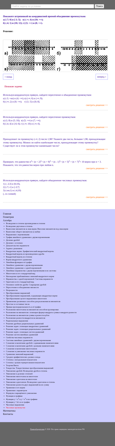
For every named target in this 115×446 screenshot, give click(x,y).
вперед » (101, 76)
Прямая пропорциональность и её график (23, 307)
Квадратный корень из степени (19, 257)
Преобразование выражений (18, 293)
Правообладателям (37, 429)
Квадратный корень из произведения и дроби (25, 254)
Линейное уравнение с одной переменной (23, 268)
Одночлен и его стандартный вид (20, 282)
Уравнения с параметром (16, 390)
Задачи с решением (14, 248)
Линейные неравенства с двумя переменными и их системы (31, 271)
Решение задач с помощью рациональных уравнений (28, 329)
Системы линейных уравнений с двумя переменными (28, 340)
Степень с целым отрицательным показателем (25, 362)
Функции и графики (14, 396)
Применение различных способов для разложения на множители (33, 301)
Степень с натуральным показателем (21, 360)
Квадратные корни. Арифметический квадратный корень (30, 251)
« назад (8, 76)
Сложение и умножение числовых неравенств (25, 351)
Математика (9, 410)
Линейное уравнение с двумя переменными (24, 265)
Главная (7, 213)
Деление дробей (13, 240)
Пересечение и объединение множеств (22, 287)
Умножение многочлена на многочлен (22, 376)
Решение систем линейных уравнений (22, 335)
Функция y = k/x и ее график (18, 402)
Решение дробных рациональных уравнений (25, 323)
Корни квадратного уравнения (19, 260)
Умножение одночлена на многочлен (21, 379)
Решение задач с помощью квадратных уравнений (27, 326)
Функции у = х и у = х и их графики (21, 399)
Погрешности (12, 290)
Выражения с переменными (17, 234)
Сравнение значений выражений (19, 354)
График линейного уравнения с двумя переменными (28, 237)
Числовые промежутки (15, 407)
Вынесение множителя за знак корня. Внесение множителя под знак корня (37, 229)
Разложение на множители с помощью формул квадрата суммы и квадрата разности (41, 312)
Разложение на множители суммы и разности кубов (27, 315)
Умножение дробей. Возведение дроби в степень (26, 371)
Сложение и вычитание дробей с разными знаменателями (30, 346)
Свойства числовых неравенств (19, 337)
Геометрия (8, 217)
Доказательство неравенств (17, 245)
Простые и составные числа (17, 304)
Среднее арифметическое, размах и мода (23, 357)
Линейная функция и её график (19, 262)
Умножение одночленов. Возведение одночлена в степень (30, 382)
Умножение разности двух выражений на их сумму (27, 385)
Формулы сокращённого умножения (21, 393)
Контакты (8, 414)
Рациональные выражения (17, 321)
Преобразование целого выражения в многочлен (26, 298)
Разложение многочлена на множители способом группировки (32, 309)
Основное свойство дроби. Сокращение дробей (26, 285)
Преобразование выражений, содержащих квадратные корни (31, 296)
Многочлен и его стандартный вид (20, 273)
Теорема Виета (12, 365)
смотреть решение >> (97, 105)
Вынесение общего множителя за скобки (23, 232)
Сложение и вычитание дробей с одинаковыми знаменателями (32, 343)
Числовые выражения (15, 405)
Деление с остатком (14, 243)
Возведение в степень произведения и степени (25, 223)
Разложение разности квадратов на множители (25, 318)
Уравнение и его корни (15, 387)
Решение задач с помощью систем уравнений (25, 332)
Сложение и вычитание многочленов (21, 349)
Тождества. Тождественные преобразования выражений (29, 368)
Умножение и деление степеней (19, 374)
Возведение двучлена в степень (19, 226)
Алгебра (7, 220)
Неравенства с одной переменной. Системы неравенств (29, 279)
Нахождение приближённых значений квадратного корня (30, 276)
